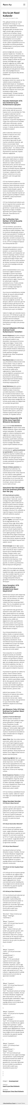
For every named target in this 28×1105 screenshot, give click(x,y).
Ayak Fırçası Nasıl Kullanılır (11, 1086)
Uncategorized (13, 1081)
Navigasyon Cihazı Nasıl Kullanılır (13, 1091)
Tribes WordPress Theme (9, 1103)
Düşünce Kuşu (7, 5)
